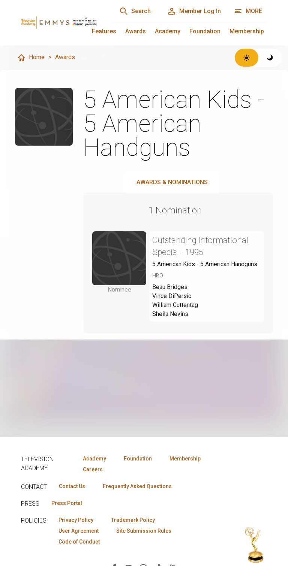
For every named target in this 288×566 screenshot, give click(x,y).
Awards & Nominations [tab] (172, 182)
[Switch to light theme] (246, 58)
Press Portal (66, 503)
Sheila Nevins (170, 313)
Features (104, 31)
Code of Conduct (79, 542)
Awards (135, 31)
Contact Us (72, 486)
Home (37, 57)
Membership (247, 31)
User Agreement (78, 531)
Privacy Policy (75, 520)
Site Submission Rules (143, 531)
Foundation (204, 31)
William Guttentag (175, 304)
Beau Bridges (170, 286)
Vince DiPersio (172, 295)
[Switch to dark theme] (270, 58)
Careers (93, 469)
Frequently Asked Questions (137, 486)
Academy (167, 31)
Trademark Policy (133, 520)
